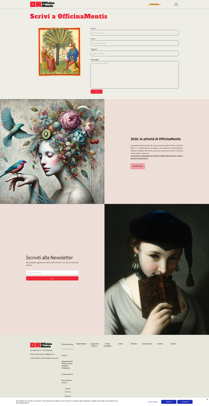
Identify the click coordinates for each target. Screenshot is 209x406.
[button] (68, 346)
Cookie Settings (153, 402)
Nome (93, 28)
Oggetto (94, 49)
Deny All (168, 402)
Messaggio (95, 59)
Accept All (185, 402)
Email (93, 39)
